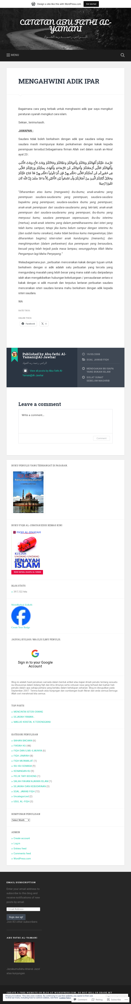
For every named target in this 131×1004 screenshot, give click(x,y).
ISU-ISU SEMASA (23, 766)
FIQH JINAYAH (21, 755)
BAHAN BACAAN (23, 740)
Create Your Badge (20, 627)
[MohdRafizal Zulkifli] (21, 624)
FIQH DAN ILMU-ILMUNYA (28, 750)
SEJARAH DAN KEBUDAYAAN (30, 786)
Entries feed (20, 848)
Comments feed (22, 853)
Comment (101, 438)
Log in (17, 843)
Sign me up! (16, 917)
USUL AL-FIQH (21, 801)
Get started (91, 4)
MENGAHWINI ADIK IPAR (58, 81)
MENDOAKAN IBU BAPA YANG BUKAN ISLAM (100, 370)
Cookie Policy (65, 998)
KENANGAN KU (22, 771)
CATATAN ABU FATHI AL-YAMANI (66, 25)
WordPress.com (22, 858)
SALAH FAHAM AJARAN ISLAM (31, 781)
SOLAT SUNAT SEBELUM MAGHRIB (98, 379)
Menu (15, 55)
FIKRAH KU (20, 745)
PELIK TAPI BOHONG (25, 776)
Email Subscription (21, 882)
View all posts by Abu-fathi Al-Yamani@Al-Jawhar (43, 373)
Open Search (121, 55)
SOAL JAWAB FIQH (98, 359)
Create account (22, 838)
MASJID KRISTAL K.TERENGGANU (32, 722)
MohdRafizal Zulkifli (21, 604)
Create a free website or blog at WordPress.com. (42, 992)
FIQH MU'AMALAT (23, 760)
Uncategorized (21, 796)
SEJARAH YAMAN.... (24, 716)
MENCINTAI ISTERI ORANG (28, 711)
